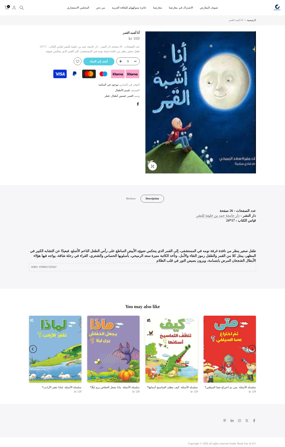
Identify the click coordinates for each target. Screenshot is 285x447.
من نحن (100, 7)
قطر (107, 95)
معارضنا (157, 7)
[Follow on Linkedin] (232, 420)
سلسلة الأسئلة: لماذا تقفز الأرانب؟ (61, 387)
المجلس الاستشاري (78, 7)
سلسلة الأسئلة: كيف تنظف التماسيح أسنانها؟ (172, 387)
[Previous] (252, 349)
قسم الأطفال (122, 90)
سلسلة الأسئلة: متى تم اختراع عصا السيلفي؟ (230, 387)
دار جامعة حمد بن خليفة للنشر (218, 215)
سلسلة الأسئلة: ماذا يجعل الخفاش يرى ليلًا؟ (115, 387)
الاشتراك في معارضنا (181, 7)
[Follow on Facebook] (254, 420)
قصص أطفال (118, 95)
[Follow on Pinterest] (224, 420)
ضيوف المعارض (209, 7)
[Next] (33, 349)
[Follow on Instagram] (239, 420)
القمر (130, 95)
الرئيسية (251, 20)
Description (152, 198)
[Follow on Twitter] (247, 420)
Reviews (131, 198)
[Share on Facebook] (138, 104)
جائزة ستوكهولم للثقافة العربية (129, 7)
